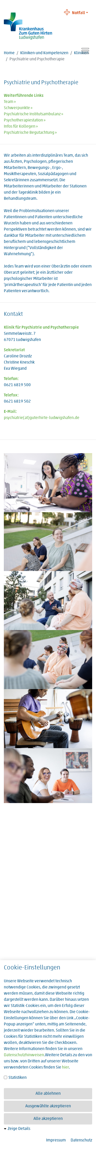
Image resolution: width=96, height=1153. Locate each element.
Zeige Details (19, 1129)
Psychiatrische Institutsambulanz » (33, 114)
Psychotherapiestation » (25, 120)
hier (65, 1067)
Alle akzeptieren (48, 1119)
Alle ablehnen (48, 1094)
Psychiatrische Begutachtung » (30, 133)
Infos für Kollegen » (21, 127)
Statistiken (17, 1078)
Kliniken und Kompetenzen (44, 53)
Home (9, 53)
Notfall (78, 13)
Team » (10, 102)
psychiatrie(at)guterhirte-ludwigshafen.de (41, 418)
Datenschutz (81, 1140)
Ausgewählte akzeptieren (48, 1106)
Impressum (56, 1140)
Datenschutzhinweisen (24, 1055)
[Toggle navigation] (85, 51)
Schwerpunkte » (18, 108)
